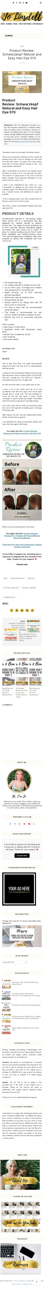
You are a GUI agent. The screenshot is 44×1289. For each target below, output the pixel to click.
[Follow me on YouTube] (26, 3)
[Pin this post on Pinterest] (22, 610)
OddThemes (20, 1281)
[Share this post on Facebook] (11, 610)
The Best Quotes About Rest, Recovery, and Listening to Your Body (26, 994)
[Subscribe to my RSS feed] (34, 824)
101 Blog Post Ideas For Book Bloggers (26, 1005)
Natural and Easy (11, 588)
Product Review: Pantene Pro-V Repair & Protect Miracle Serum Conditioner (22, 535)
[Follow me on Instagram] (23, 3)
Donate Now (22, 856)
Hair (22, 46)
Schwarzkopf (9, 597)
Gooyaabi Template (22, 1284)
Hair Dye (31, 578)
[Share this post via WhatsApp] (32, 610)
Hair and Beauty (17, 578)
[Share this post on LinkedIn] (27, 610)
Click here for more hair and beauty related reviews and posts (22, 546)
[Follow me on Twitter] (13, 3)
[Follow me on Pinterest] (20, 3)
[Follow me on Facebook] (16, 3)
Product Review (29, 588)
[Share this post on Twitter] (17, 610)
